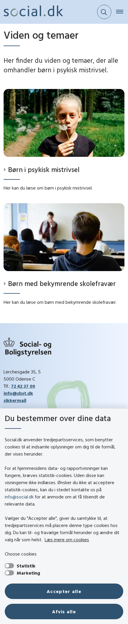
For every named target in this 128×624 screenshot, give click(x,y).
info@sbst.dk (18, 393)
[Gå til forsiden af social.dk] (31, 11)
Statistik (26, 566)
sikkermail (15, 400)
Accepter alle (64, 591)
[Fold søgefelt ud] (104, 12)
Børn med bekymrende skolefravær (62, 283)
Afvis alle (64, 611)
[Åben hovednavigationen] (122, 11)
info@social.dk (19, 497)
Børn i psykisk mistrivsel (43, 169)
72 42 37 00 (23, 386)
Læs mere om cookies (67, 539)
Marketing (28, 573)
